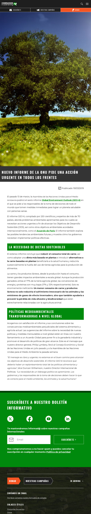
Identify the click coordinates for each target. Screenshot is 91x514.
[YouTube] (49, 419)
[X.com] (10, 419)
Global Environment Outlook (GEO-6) (61, 200)
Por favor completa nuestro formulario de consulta (26, 498)
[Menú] (86, 4)
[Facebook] (29, 419)
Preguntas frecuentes (15, 509)
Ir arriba (75, 480)
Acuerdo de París (46, 231)
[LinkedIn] (68, 419)
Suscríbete (67, 439)
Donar (9, 512)
